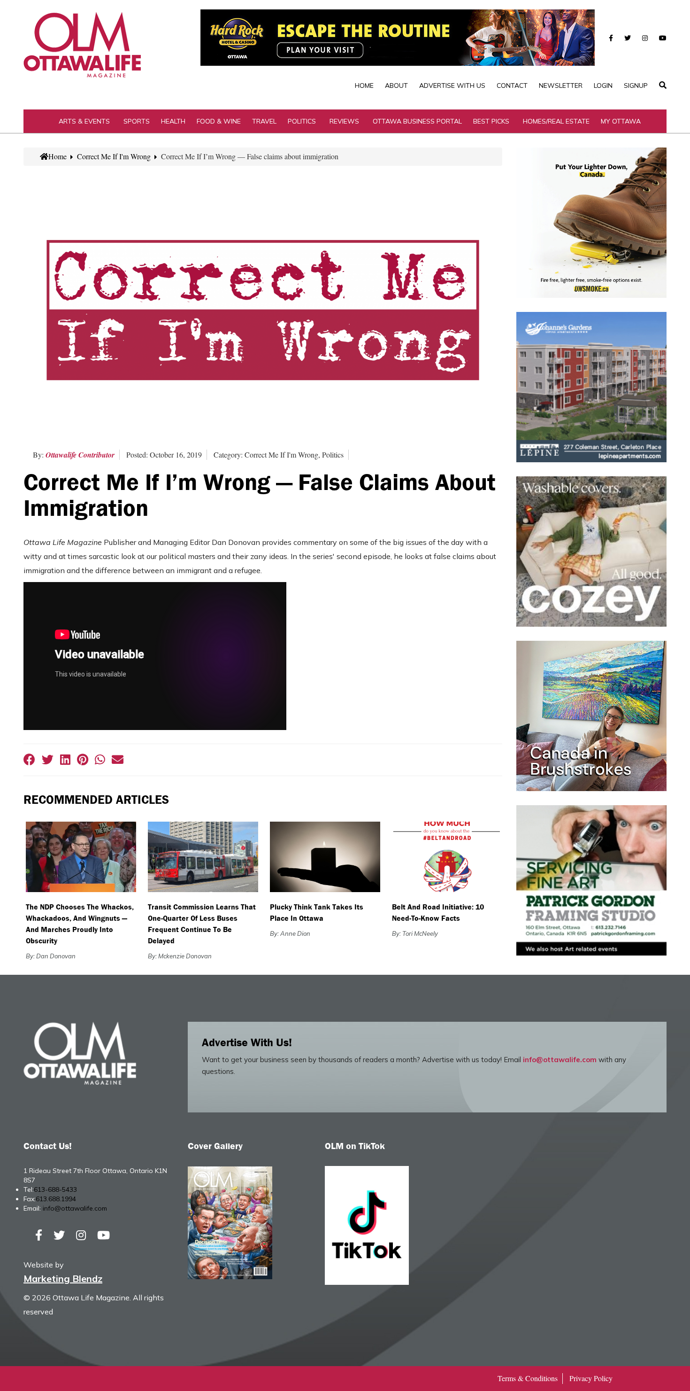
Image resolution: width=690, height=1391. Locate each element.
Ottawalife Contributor (80, 455)
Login (603, 85)
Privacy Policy (591, 1378)
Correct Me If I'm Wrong (114, 156)
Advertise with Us (452, 85)
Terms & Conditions (528, 1378)
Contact (512, 85)
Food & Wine (219, 121)
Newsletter (561, 85)
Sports (136, 121)
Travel (264, 121)
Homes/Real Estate (556, 121)
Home (364, 85)
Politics (302, 121)
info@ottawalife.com (560, 1059)
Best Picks (491, 121)
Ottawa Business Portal (417, 121)
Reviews (344, 121)
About (396, 85)
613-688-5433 (55, 1189)
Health (173, 121)
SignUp (636, 85)
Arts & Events (84, 121)
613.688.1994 (56, 1199)
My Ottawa (621, 121)
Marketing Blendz (62, 1278)
